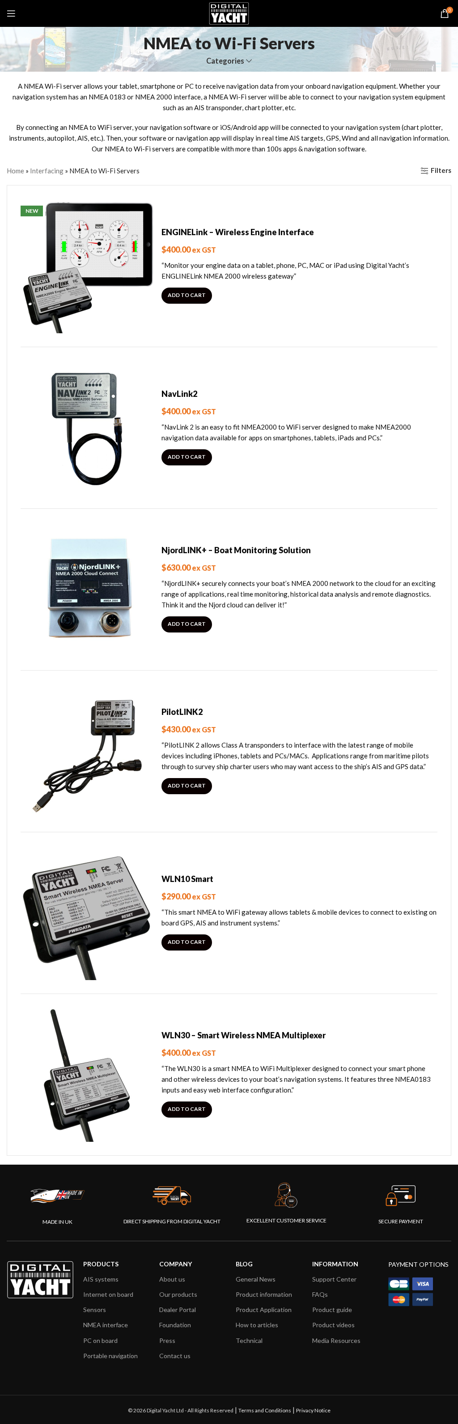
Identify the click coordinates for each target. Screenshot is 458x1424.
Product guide (332, 1309)
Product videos (333, 1325)
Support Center (334, 1279)
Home (15, 171)
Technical (249, 1340)
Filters (441, 171)
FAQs (320, 1294)
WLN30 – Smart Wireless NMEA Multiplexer (243, 1035)
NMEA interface (105, 1325)
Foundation (175, 1325)
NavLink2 (179, 394)
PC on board (100, 1340)
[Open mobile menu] (11, 13)
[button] (186, 296)
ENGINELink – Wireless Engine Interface (237, 232)
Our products (178, 1294)
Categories (225, 61)
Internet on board (108, 1294)
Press (167, 1340)
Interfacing (47, 171)
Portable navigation (110, 1355)
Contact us (175, 1355)
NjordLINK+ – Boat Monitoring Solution (236, 550)
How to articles (257, 1325)
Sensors (94, 1309)
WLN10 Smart (187, 879)
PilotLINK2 (182, 712)
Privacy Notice (313, 1410)
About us (172, 1279)
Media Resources (336, 1340)
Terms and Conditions (264, 1410)
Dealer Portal (177, 1309)
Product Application (264, 1309)
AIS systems (101, 1279)
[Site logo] (229, 13)
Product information (264, 1294)
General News (256, 1279)
